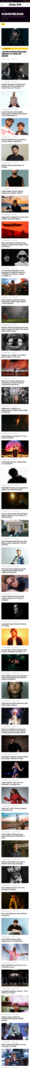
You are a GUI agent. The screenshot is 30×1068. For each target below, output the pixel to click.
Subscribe (26, 1)
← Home (3, 10)
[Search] (28, 5)
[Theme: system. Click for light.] (21, 1)
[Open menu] (2, 5)
